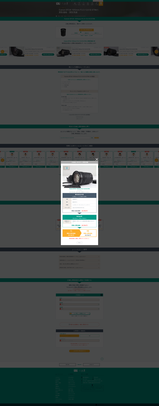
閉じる (79, 242)
